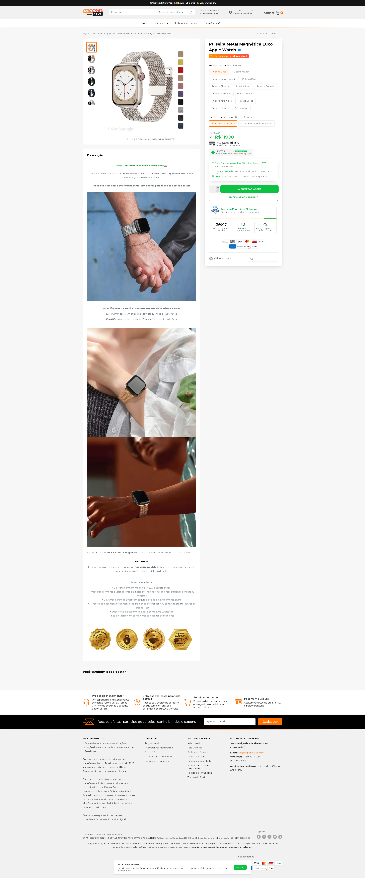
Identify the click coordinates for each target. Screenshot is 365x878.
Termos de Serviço (197, 777)
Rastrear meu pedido (185, 23)
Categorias (159, 23)
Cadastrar (270, 722)
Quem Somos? (212, 23)
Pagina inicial (89, 33)
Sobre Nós (150, 752)
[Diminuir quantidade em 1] (217, 190)
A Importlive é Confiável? (158, 756)
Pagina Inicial (152, 743)
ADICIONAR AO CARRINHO (243, 197)
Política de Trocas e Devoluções (198, 767)
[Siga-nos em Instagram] (264, 837)
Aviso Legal (193, 743)
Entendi (240, 867)
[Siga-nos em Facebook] (259, 837)
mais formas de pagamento (230, 145)
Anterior (263, 33)
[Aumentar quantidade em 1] (217, 187)
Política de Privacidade (199, 772)
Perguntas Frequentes (157, 761)
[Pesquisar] (191, 12)
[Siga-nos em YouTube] (275, 837)
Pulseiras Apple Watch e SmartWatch (115, 33)
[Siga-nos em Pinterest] (269, 837)
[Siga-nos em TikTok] (280, 837)
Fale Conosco (194, 747)
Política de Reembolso (199, 761)
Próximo (276, 33)
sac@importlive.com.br (251, 752)
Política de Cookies (197, 752)
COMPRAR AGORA (251, 189)
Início (144, 23)
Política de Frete (196, 756)
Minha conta (208, 13)
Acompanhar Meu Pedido (159, 747)
